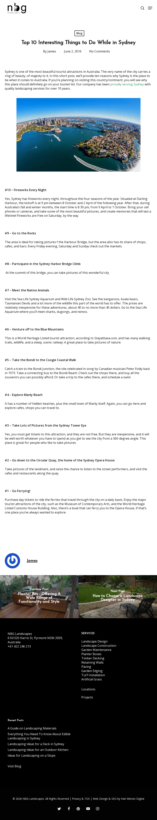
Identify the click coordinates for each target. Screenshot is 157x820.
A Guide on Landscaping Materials (32, 728)
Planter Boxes (91, 654)
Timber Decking (92, 658)
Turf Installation (93, 675)
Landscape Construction (98, 645)
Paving (86, 667)
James (51, 51)
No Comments (99, 51)
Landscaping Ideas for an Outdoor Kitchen (38, 750)
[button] (150, 8)
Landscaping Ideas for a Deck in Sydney (36, 744)
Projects (87, 697)
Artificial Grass (91, 679)
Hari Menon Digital (132, 798)
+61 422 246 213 (19, 646)
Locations (88, 689)
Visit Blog (14, 766)
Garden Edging (92, 671)
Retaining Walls (92, 662)
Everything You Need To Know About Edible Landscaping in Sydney (39, 736)
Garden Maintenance (96, 650)
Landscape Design (94, 641)
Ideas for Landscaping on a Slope (31, 755)
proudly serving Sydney (127, 84)
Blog (79, 33)
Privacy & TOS (81, 798)
